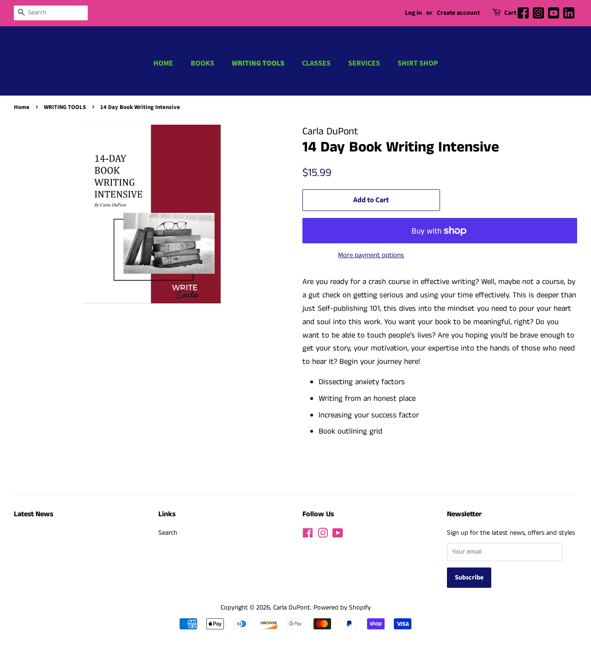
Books (202, 63)
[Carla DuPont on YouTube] (337, 535)
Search (167, 532)
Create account (458, 13)
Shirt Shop (418, 63)
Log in (413, 13)
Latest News (33, 514)
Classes (316, 63)
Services (364, 63)
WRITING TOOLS (65, 107)
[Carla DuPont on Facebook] (307, 535)
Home (163, 63)
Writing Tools (258, 63)
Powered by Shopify (342, 607)
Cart (510, 13)
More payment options (371, 255)
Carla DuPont (291, 607)
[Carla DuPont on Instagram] (323, 535)
